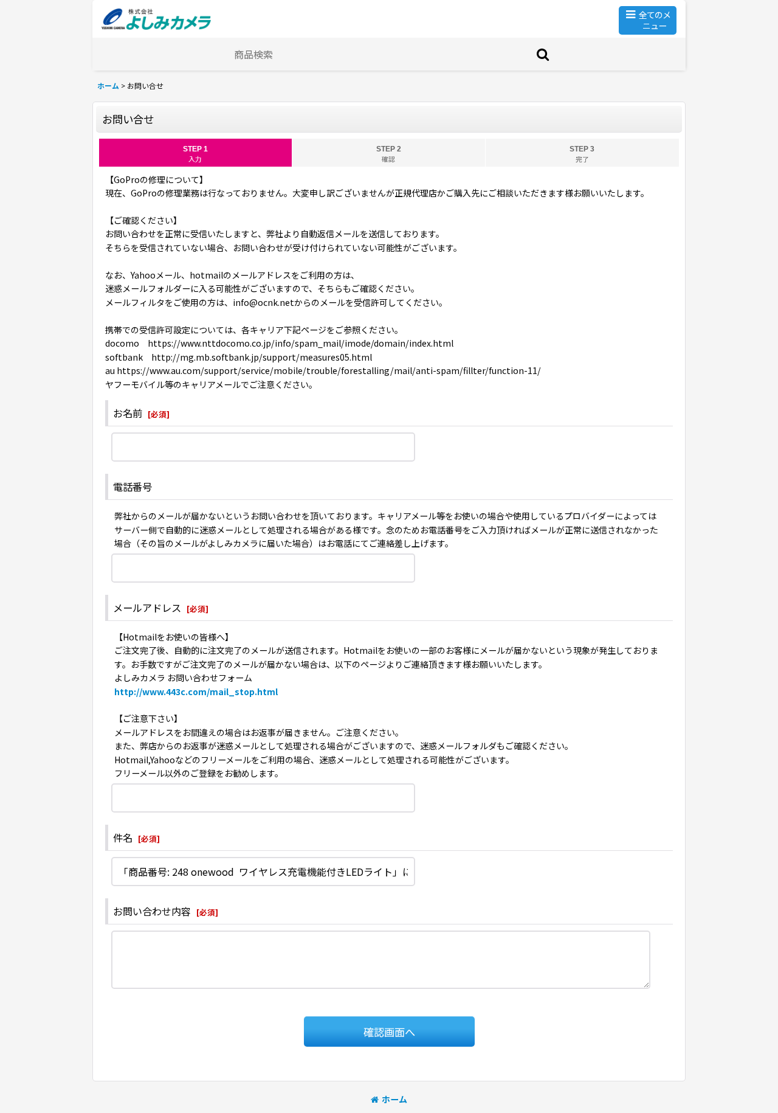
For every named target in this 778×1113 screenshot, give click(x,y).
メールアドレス (147, 607)
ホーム (394, 1099)
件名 (123, 837)
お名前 (127, 413)
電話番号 (132, 486)
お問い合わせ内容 (152, 911)
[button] (647, 20)
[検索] (543, 54)
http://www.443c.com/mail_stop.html (196, 691)
